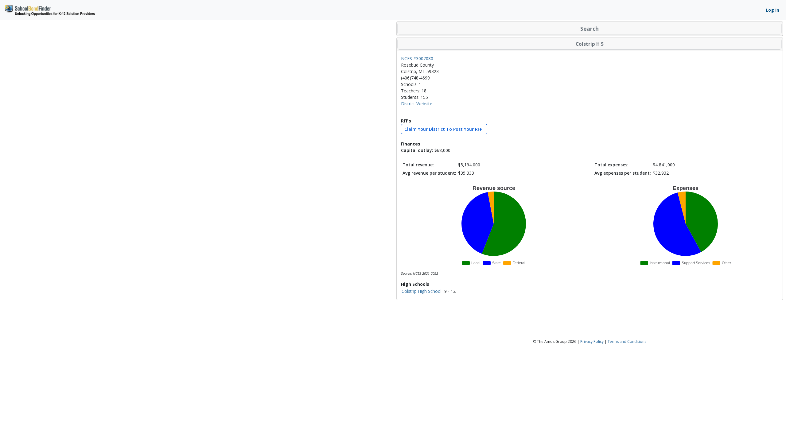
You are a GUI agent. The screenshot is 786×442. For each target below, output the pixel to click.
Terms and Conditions (627, 341)
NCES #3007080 (417, 58)
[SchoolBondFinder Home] (49, 9)
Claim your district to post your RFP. (444, 129)
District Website (416, 104)
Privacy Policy (592, 341)
